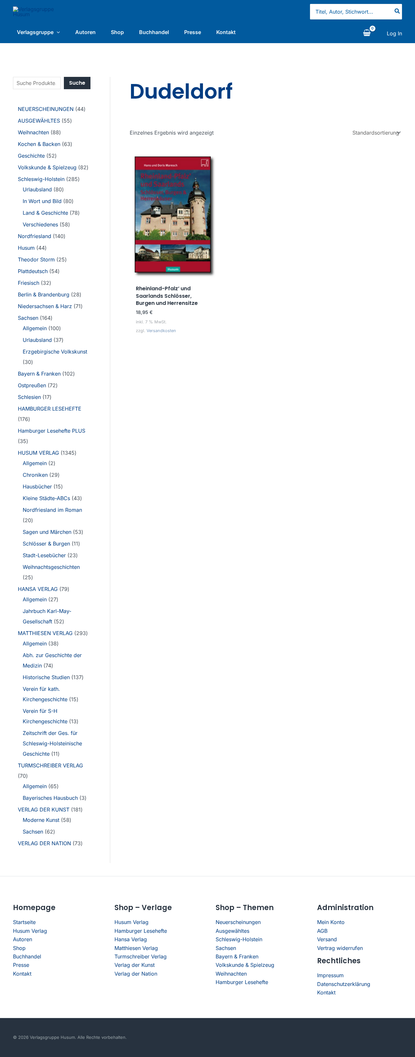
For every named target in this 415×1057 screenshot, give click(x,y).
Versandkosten (161, 330)
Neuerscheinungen (238, 922)
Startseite (24, 922)
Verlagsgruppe (35, 32)
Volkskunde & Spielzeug (245, 965)
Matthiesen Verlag (136, 948)
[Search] (397, 11)
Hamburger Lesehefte (140, 931)
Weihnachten (231, 973)
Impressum (330, 975)
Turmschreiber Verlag (140, 956)
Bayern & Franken (237, 956)
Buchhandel (154, 32)
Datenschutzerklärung (343, 984)
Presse (192, 32)
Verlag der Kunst (134, 965)
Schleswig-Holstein (239, 939)
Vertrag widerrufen (340, 948)
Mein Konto (331, 922)
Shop (117, 32)
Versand (327, 939)
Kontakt (226, 32)
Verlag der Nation (135, 973)
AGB (322, 931)
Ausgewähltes (232, 931)
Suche (77, 83)
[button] (56, 32)
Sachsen (226, 948)
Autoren (85, 32)
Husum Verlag (30, 931)
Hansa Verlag (130, 939)
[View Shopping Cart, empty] (367, 33)
